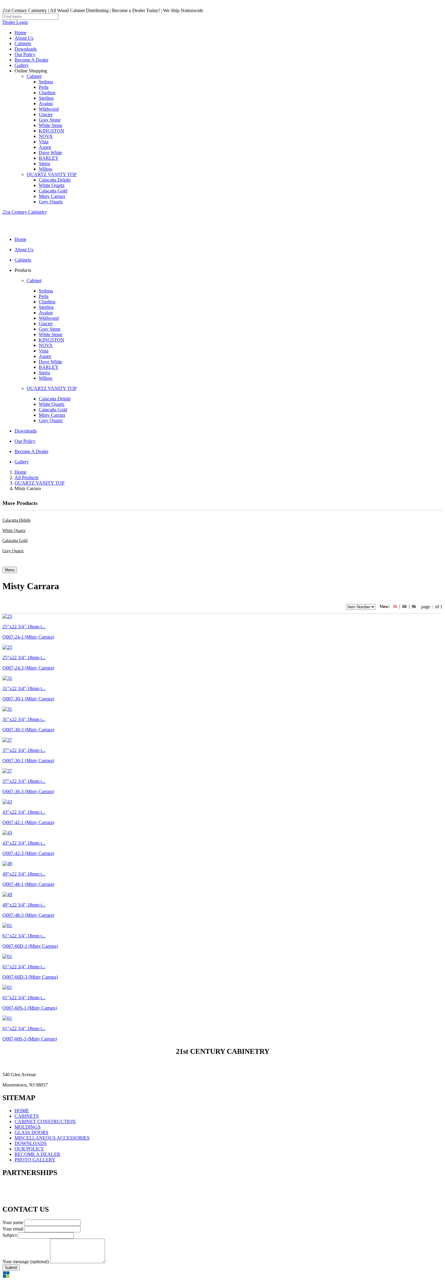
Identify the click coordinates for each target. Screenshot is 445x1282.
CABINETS (27, 1116)
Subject (9, 1235)
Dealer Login (15, 22)
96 (414, 606)
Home (20, 32)
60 (404, 606)
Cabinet (34, 76)
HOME (22, 1110)
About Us (24, 38)
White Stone (50, 125)
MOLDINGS (28, 1127)
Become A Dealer (31, 59)
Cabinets (23, 43)
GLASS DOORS (31, 1132)
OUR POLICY (29, 1148)
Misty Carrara (52, 196)
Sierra (44, 163)
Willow (46, 169)
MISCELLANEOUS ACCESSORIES (52, 1137)
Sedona (46, 81)
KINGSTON (51, 130)
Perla (43, 87)
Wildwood (49, 109)
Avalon (46, 103)
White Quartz (51, 185)
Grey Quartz (51, 201)
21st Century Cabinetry (24, 212)
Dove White (50, 152)
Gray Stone (50, 119)
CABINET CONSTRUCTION (45, 1121)
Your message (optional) (25, 1261)
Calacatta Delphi (55, 179)
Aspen (45, 147)
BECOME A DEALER (37, 1154)
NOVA (46, 136)
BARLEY (49, 158)
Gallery (22, 65)
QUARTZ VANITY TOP (52, 174)
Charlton (47, 92)
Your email (12, 1228)
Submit (11, 1267)
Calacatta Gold (53, 190)
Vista (43, 141)
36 (395, 606)
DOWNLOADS (31, 1143)
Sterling (46, 98)
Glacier (46, 114)
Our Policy (25, 54)
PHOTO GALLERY (35, 1159)
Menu (10, 570)
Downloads (26, 49)
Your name (12, 1222)
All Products (26, 477)
